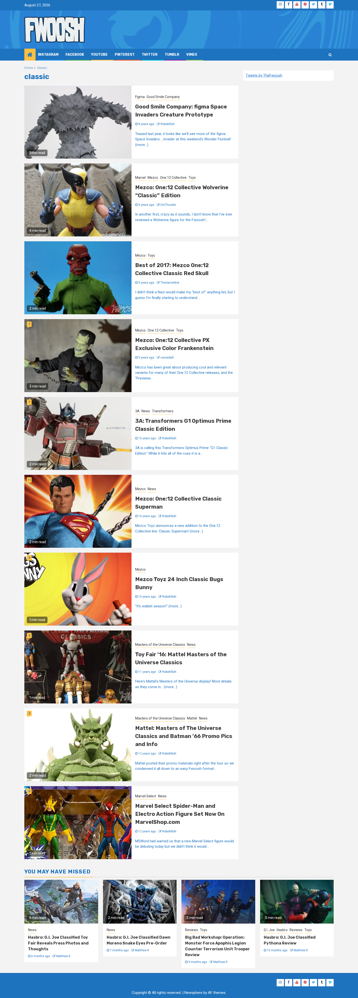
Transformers (162, 411)
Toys (192, 178)
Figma (140, 97)
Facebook (75, 55)
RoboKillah (167, 124)
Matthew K (63, 956)
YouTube (99, 55)
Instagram (48, 55)
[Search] (330, 54)
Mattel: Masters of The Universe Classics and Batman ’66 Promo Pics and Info (183, 736)
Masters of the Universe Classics (160, 645)
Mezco (153, 178)
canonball (167, 357)
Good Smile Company (163, 97)
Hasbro (282, 930)
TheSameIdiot (169, 282)
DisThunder (168, 205)
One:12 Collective (173, 178)
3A (137, 411)
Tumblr (172, 55)
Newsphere (193, 992)
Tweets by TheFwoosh (264, 75)
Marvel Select (145, 796)
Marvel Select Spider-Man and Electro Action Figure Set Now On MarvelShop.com (180, 814)
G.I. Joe (269, 930)
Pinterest (125, 55)
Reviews (191, 930)
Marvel (140, 178)
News (145, 411)
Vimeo (191, 55)
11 (29, 480)
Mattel (192, 718)
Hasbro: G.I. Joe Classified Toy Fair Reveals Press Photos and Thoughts (58, 943)
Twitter (150, 55)
